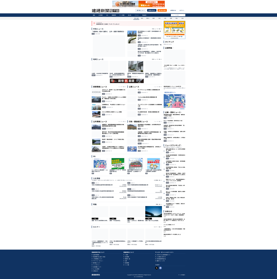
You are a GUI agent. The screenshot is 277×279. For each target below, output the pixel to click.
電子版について (141, 10)
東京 (142, 18)
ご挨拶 (125, 254)
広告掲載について (96, 267)
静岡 (154, 18)
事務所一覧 (126, 258)
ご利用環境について (97, 258)
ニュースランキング (173, 145)
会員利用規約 (95, 254)
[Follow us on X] (156, 268)
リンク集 (126, 265)
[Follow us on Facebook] (160, 268)
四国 (171, 18)
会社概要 (126, 256)
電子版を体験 (162, 10)
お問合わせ (173, 10)
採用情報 (126, 263)
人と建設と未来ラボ (160, 256)
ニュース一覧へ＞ (122, 86)
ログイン (182, 10)
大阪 (165, 18)
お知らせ (168, 211)
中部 (159, 18)
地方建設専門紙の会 (160, 258)
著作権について (96, 263)
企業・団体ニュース (173, 112)
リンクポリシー (96, 265)
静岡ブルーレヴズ (160, 261)
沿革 (125, 261)
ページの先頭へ (181, 275)
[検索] (184, 15)
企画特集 (168, 48)
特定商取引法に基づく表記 (98, 256)
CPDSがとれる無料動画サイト (162, 254)
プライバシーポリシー (97, 261)
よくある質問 (95, 269)
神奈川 (147, 18)
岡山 (177, 18)
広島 (182, 18)
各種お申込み (151, 10)
